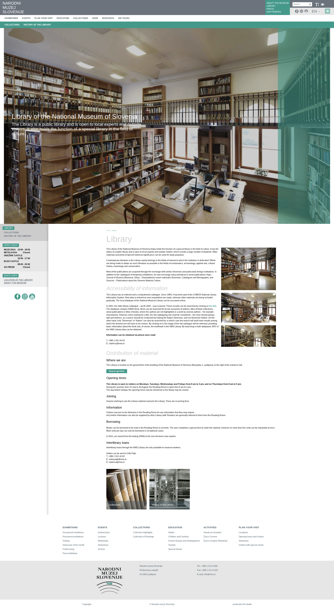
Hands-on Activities (212, 532)
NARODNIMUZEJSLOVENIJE (13, 7)
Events (26, 18)
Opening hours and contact (251, 537)
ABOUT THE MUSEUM (278, 3)
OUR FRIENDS (274, 12)
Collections (80, 18)
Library (114, 230)
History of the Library (37, 25)
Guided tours (104, 532)
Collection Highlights (142, 532)
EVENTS (102, 527)
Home (108, 230)
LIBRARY (271, 6)
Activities (210, 527)
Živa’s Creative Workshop (215, 541)
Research (108, 18)
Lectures (102, 537)
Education (63, 18)
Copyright (86, 604)
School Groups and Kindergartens (184, 541)
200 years (124, 18)
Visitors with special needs (251, 545)
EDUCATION (175, 527)
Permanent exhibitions (73, 537)
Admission (244, 541)
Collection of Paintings (143, 537)
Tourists (171, 545)
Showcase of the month (73, 545)
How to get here (116, 371)
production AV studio (242, 604)
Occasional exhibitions (73, 532)
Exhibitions (11, 18)
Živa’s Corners (210, 537)
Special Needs (175, 549)
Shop (95, 18)
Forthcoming (68, 549)
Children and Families (178, 537)
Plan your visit (43, 18)
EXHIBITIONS (70, 527)
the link (212, 306)
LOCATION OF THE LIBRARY (18, 280)
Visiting (66, 541)
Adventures (103, 545)
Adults (171, 532)
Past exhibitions (70, 553)
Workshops (103, 541)
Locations (243, 532)
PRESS (270, 9)
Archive (101, 549)
